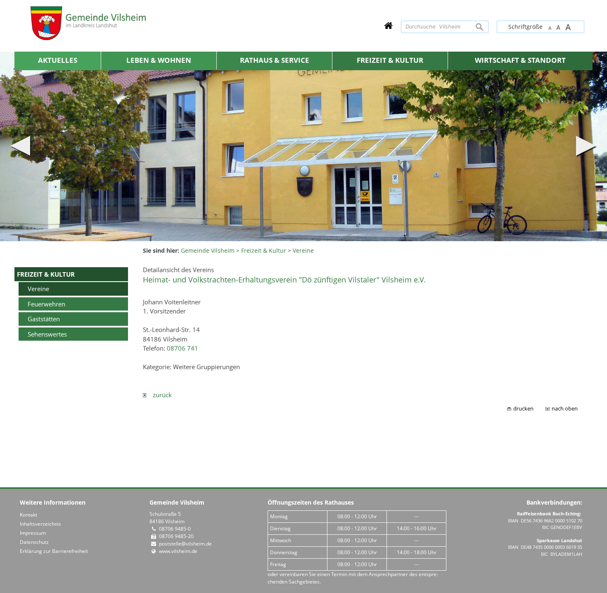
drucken (523, 408)
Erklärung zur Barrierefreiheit (54, 551)
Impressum (33, 532)
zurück (159, 395)
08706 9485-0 (175, 528)
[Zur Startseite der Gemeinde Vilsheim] (388, 25)
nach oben (565, 408)
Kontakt (28, 514)
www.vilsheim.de (178, 551)
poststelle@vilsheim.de (185, 543)
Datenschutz (34, 542)
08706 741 (182, 348)
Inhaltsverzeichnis (40, 523)
